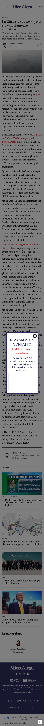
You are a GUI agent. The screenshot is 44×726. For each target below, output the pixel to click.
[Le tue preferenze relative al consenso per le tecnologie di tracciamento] (40, 722)
